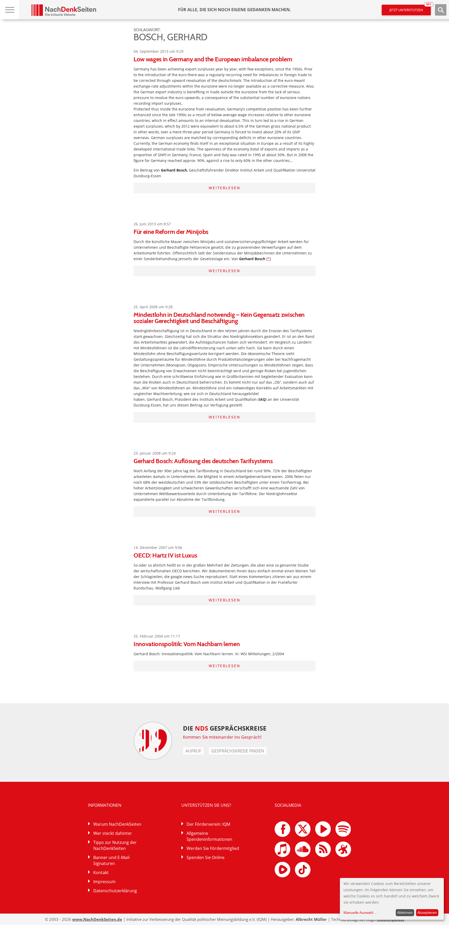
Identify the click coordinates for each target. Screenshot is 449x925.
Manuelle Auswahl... (360, 912)
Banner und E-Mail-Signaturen (111, 860)
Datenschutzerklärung (115, 891)
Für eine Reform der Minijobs (171, 231)
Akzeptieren (427, 912)
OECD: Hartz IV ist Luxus (165, 555)
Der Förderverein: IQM (208, 824)
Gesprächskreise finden (237, 751)
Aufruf (193, 751)
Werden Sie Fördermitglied (213, 848)
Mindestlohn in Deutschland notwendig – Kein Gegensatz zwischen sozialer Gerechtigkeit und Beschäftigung (219, 318)
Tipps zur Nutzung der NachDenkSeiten (115, 845)
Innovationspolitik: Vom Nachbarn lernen (187, 644)
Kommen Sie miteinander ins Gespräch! (222, 737)
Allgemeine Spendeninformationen (209, 836)
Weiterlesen (224, 188)
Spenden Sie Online (205, 857)
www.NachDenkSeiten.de (97, 919)
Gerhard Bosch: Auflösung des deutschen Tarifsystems (203, 461)
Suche (440, 10)
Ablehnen (405, 912)
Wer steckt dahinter (112, 833)
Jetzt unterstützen (410, 8)
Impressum (104, 881)
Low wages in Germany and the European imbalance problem (213, 59)
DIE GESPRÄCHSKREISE (224, 728)
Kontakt (101, 872)
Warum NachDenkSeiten (117, 824)
